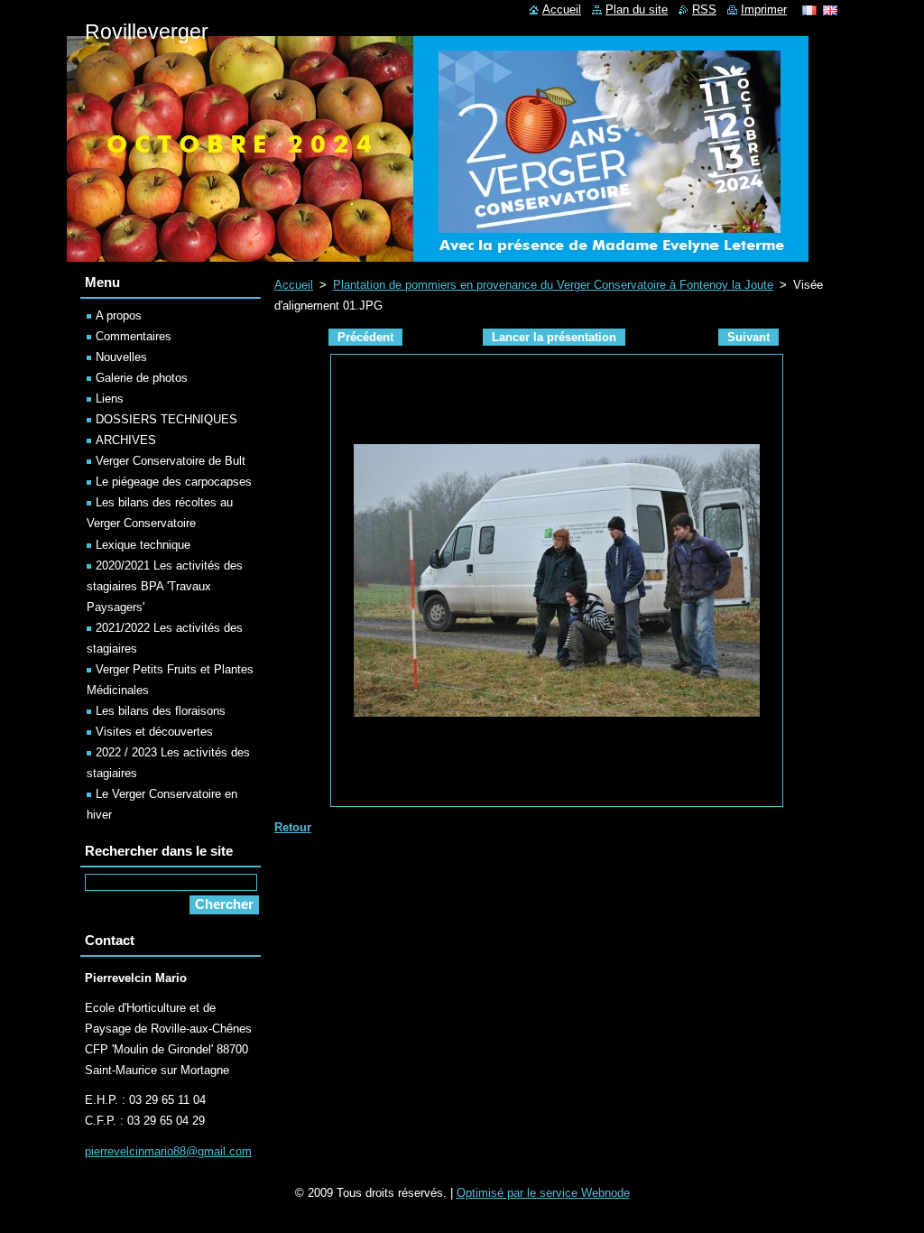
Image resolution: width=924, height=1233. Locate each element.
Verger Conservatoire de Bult (170, 461)
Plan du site (636, 9)
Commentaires (133, 336)
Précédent (365, 337)
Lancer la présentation (554, 337)
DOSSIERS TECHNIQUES (166, 419)
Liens (110, 398)
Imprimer (764, 9)
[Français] (809, 10)
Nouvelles (121, 357)
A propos (119, 315)
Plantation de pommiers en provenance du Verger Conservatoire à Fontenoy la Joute (553, 285)
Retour (292, 827)
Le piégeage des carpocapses (174, 481)
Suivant (748, 337)
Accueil (293, 285)
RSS (704, 9)
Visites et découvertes (154, 731)
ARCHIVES (126, 440)
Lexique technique (143, 545)
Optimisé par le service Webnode (543, 1193)
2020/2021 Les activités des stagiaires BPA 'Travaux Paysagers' (165, 586)
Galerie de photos (142, 378)
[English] (830, 10)
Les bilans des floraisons (161, 711)
